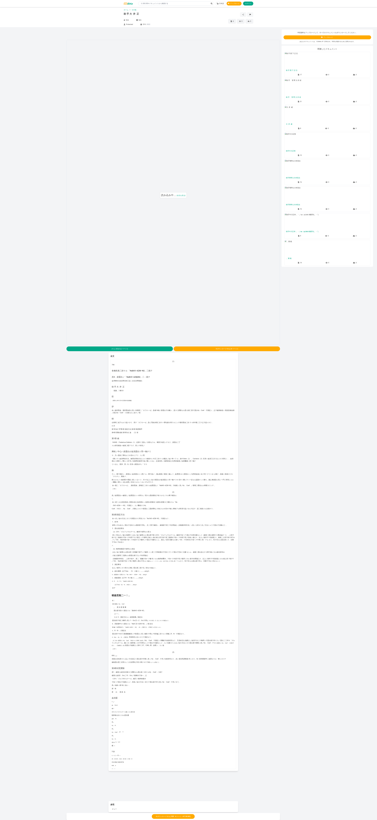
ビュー (114, 809)
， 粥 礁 (288, 258)
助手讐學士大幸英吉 (293, 178)
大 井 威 (289, 124)
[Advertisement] (34, 59)
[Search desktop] (211, 3)
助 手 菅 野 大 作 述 (293, 97)
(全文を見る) (181, 195)
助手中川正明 (290, 151)
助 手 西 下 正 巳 (291, 70)
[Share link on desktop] (243, 14)
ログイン (248, 3)
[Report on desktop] (250, 14)
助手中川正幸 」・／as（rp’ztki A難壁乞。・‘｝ (302, 231)
